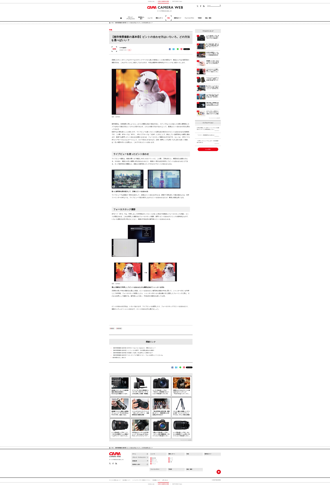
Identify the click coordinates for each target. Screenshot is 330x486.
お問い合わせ (165, 480)
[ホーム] (121, 18)
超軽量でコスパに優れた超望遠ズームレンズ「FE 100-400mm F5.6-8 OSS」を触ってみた (120, 413)
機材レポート (172, 453)
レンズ (171, 460)
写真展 (170, 469)
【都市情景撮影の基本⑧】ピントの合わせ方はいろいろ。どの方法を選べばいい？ (134, 22)
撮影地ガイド (208, 453)
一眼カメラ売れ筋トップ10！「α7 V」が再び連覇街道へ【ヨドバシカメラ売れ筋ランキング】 (161, 434)
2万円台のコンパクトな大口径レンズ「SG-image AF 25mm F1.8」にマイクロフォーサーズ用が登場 (140, 434)
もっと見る (208, 149)
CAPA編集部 (122, 47)
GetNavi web (151, 1)
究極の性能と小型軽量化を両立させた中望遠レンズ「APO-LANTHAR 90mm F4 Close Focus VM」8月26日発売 (212, 104)
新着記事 (134, 461)
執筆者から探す (136, 464)
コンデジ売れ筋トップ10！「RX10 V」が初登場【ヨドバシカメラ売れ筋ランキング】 (161, 392)
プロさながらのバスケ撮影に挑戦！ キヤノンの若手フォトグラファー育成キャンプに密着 (212, 71)
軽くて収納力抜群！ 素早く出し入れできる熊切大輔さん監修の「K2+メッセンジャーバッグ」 (212, 45)
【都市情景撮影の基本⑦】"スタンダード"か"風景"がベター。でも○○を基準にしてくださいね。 (138, 355)
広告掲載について (156, 480)
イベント (154, 463)
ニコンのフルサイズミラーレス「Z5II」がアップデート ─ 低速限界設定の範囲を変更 (140, 413)
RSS (204, 6)
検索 (220, 5)
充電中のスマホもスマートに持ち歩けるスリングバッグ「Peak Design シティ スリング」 (181, 392)
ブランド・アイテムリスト (139, 457)
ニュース (152, 453)
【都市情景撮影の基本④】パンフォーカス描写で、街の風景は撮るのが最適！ (134, 350)
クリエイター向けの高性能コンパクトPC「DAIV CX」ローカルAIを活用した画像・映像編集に (140, 392)
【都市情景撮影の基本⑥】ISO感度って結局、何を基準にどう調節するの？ (133, 352)
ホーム (109, 22)
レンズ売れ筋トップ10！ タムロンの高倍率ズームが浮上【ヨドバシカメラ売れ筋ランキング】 (181, 434)
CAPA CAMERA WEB (163, 1)
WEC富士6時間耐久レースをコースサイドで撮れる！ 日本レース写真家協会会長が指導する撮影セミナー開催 (212, 54)
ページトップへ (219, 472)
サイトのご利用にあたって (114, 480)
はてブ (174, 49)
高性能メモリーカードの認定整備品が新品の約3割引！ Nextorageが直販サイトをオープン (120, 392)
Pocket (181, 49)
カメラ (171, 458)
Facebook (200, 6)
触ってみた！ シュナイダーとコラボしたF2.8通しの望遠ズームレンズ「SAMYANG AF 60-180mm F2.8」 (212, 87)
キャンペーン (155, 461)
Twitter (197, 6)
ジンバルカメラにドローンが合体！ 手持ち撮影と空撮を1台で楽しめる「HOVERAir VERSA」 (212, 96)
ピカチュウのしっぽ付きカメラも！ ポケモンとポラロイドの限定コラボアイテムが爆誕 (212, 112)
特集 (112, 22)
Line (178, 49)
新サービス (154, 460)
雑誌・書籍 (189, 469)
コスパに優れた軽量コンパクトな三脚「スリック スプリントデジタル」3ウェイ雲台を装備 (181, 413)
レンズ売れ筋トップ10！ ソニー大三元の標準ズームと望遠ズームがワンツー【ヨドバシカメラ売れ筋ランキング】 (120, 434)
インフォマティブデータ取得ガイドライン (141, 480)
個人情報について (126, 480)
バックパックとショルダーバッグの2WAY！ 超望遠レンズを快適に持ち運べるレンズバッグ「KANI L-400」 (212, 79)
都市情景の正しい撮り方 (119, 357)
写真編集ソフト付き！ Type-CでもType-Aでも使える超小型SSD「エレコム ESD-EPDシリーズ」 (212, 62)
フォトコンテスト (154, 469)
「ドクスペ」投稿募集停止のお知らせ (205, 135)
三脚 (171, 461)
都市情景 (119, 328)
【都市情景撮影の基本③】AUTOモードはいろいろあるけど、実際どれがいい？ (134, 348)
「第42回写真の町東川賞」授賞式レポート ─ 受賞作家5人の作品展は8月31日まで (161, 413)
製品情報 (154, 458)
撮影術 (112, 328)
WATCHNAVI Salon (177, 1)
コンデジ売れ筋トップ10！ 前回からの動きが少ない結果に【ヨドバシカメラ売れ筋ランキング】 (212, 37)
